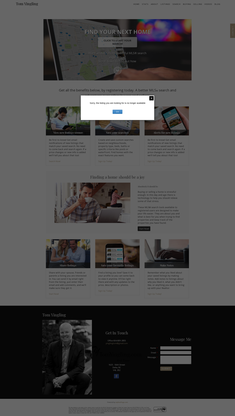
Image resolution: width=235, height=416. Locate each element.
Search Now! (54, 161)
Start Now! (144, 228)
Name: (153, 348)
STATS (145, 4)
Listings (165, 4)
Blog (217, 4)
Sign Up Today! (105, 161)
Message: (152, 357)
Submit (166, 369)
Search (177, 4)
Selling (197, 4)
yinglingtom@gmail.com (117, 343)
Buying (187, 4)
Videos (208, 4)
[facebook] (116, 376)
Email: (154, 352)
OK (117, 112)
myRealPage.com (122, 402)
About (154, 4)
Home (136, 4)
